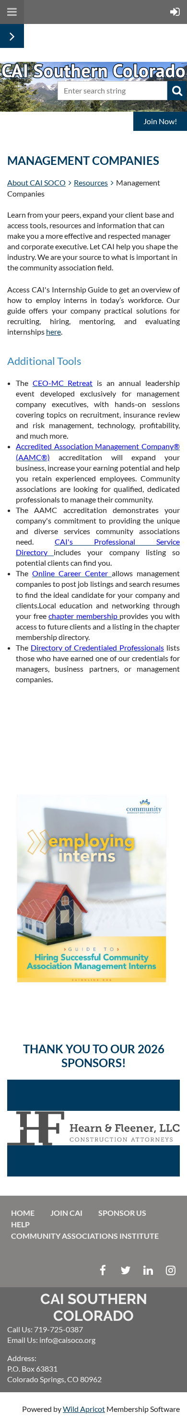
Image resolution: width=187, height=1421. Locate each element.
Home (23, 1212)
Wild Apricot (84, 1408)
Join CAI (66, 1212)
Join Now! (160, 121)
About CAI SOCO (36, 182)
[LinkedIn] (147, 1270)
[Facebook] (102, 1270)
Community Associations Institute (85, 1235)
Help (20, 1224)
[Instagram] (170, 1270)
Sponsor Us (122, 1212)
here (53, 331)
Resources (91, 182)
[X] (125, 1270)
